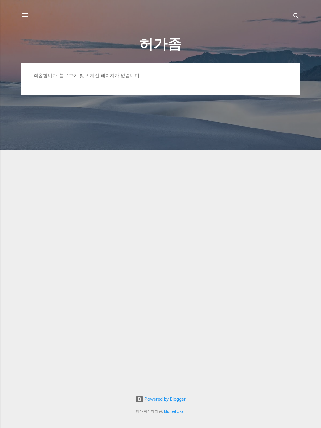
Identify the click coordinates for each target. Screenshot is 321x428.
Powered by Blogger (164, 399)
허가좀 (160, 43)
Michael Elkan (174, 412)
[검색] (296, 17)
